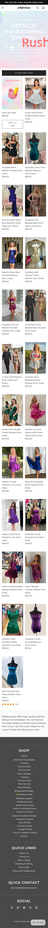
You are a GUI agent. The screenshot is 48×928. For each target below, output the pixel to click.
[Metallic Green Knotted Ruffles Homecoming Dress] (12, 620)
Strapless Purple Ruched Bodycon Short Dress (33, 642)
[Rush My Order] (12, 93)
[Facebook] (12, 907)
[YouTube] (30, 907)
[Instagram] (18, 907)
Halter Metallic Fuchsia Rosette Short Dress (35, 589)
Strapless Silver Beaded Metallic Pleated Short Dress (34, 380)
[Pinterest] (24, 907)
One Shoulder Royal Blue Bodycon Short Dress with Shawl (11, 223)
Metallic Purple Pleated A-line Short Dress (11, 485)
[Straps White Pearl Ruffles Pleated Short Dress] (35, 93)
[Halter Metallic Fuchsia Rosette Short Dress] (35, 567)
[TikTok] (36, 907)
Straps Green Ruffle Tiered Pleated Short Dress (12, 432)
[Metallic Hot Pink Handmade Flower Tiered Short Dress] (35, 410)
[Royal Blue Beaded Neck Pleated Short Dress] (35, 462)
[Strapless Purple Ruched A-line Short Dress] (35, 515)
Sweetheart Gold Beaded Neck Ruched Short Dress (35, 327)
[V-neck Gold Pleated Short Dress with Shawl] (12, 358)
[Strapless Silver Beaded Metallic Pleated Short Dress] (35, 358)
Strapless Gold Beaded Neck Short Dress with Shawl (34, 223)
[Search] (37, 8)
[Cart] (43, 8)
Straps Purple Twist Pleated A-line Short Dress (11, 537)
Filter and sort (24, 73)
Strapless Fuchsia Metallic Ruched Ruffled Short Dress (11, 327)
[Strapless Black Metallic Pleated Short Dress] (12, 148)
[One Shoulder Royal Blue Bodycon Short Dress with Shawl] (12, 200)
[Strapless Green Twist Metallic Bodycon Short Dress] (35, 148)
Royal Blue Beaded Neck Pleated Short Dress (34, 485)
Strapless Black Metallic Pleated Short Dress (12, 170)
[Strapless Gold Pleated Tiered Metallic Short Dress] (35, 253)
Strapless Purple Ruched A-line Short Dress (34, 537)
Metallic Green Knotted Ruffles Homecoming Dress (11, 642)
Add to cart (12, 124)
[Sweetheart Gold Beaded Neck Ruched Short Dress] (35, 305)
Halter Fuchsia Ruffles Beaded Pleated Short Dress (12, 589)
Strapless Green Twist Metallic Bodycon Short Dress (35, 170)
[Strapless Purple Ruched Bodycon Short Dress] (35, 620)
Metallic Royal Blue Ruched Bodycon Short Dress (11, 275)
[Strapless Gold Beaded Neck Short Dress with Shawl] (35, 200)
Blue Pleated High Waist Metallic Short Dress (11, 694)
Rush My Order (9, 112)
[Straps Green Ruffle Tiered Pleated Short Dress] (12, 410)
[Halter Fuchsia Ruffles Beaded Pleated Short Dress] (12, 567)
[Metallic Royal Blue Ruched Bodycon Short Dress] (12, 253)
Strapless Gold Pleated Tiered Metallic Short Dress (34, 275)
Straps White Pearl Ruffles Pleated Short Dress (35, 115)
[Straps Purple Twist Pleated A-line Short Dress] (12, 515)
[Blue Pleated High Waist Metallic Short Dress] (12, 672)
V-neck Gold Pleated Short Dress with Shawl (12, 380)
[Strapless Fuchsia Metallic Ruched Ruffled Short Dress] (12, 305)
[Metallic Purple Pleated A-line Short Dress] (12, 462)
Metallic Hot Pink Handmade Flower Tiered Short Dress (34, 432)
